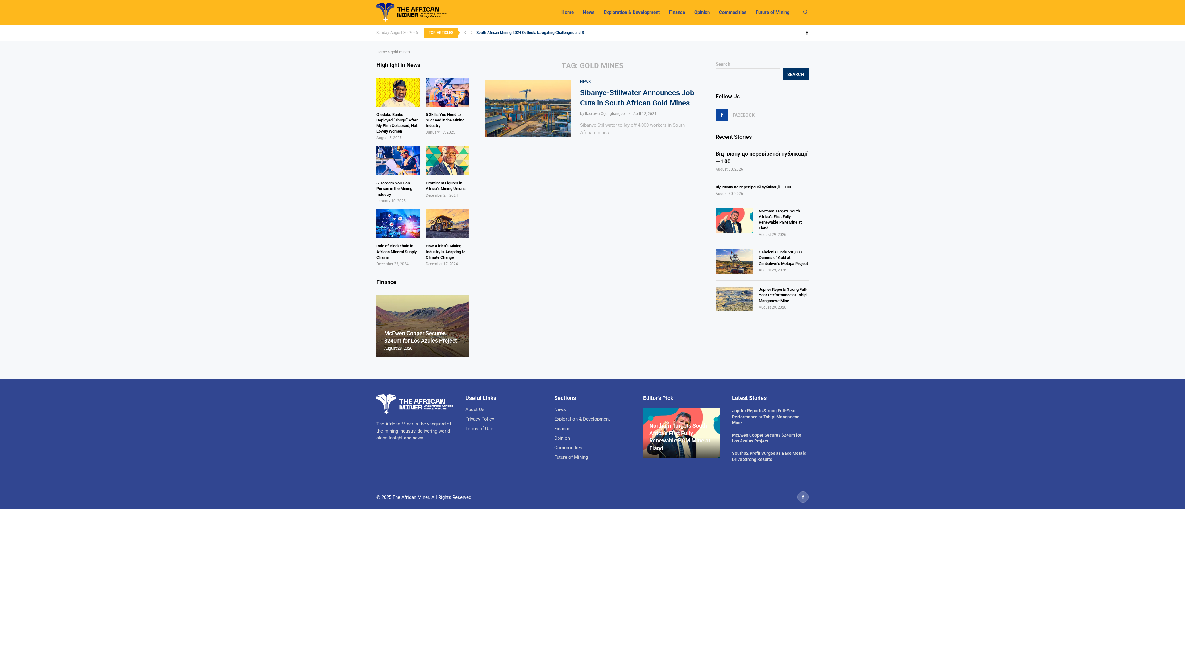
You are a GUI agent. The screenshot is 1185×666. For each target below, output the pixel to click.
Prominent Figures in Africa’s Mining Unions (446, 186)
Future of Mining (773, 12)
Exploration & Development (632, 12)
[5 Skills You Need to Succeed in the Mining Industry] (447, 92)
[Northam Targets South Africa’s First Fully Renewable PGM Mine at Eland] (734, 220)
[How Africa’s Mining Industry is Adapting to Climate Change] (447, 223)
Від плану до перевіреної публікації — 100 (762, 157)
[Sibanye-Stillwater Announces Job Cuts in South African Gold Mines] (528, 108)
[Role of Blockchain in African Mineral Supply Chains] (398, 223)
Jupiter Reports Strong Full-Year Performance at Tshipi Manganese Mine (783, 295)
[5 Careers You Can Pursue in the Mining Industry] (398, 160)
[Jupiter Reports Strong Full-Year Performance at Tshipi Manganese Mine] (734, 299)
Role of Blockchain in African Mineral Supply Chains (396, 251)
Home (567, 12)
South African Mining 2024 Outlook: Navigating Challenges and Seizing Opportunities (546, 33)
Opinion (702, 12)
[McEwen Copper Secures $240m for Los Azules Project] (422, 326)
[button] (465, 33)
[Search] (805, 12)
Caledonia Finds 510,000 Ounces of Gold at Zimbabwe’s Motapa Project (783, 257)
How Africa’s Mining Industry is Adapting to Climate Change (445, 251)
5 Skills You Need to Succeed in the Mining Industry (445, 120)
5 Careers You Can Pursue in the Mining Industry (394, 188)
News (589, 12)
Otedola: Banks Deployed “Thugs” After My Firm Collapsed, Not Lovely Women (397, 123)
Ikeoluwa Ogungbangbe (605, 114)
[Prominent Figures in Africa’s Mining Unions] (447, 160)
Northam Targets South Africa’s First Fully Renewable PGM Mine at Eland (780, 219)
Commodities (732, 12)
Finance (677, 12)
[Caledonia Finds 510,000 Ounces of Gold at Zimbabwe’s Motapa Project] (734, 261)
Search (723, 64)
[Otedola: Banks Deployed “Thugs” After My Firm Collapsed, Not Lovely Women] (398, 92)
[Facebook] (807, 32)
